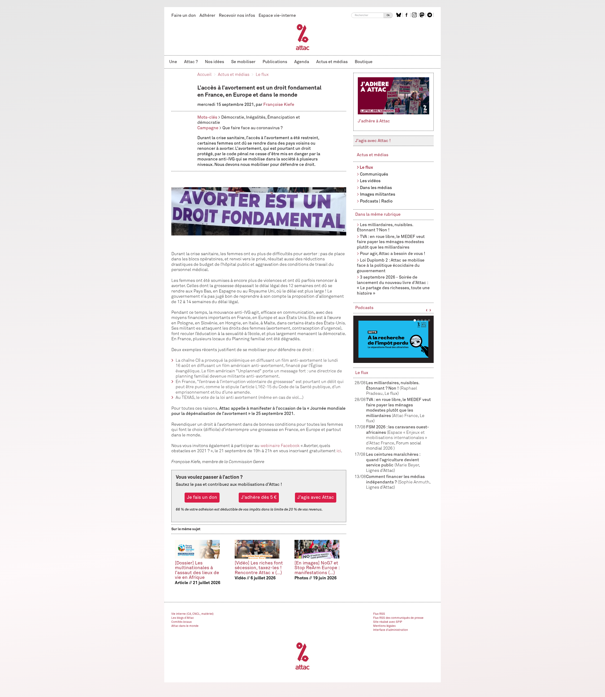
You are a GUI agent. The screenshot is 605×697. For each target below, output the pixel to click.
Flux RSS (379, 614)
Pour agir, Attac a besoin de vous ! (392, 254)
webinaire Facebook (280, 446)
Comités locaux (181, 622)
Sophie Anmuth (414, 482)
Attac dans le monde (185, 626)
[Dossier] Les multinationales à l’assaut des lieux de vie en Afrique (197, 570)
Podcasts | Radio (376, 201)
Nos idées (214, 62)
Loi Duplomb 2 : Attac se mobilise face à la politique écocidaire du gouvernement (390, 265)
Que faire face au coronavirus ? (252, 128)
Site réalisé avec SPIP (387, 622)
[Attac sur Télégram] (430, 15)
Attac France (405, 416)
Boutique (363, 62)
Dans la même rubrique (378, 214)
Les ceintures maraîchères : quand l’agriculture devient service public (393, 459)
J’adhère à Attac (374, 121)
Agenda (301, 62)
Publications (275, 62)
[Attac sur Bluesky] (399, 15)
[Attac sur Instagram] (414, 15)
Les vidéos (370, 181)
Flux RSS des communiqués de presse (398, 618)
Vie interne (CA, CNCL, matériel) (192, 614)
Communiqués (374, 174)
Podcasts (364, 308)
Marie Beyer (407, 465)
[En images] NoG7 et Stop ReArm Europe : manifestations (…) (317, 568)
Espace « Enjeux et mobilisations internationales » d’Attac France (396, 437)
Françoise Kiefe (278, 105)
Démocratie (232, 117)
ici (339, 451)
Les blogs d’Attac (182, 618)
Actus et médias (332, 62)
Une (173, 62)
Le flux (262, 75)
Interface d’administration (390, 630)
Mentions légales (384, 626)
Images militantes (377, 194)
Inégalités (255, 117)
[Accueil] (302, 37)
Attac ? (191, 62)
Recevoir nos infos (237, 15)
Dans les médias (376, 188)
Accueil (204, 75)
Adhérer (207, 15)
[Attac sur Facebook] (407, 15)
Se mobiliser (243, 62)
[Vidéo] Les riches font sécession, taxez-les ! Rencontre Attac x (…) (259, 568)
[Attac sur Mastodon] (422, 15)
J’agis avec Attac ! (373, 141)
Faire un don (183, 15)
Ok (388, 15)
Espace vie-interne (277, 15)
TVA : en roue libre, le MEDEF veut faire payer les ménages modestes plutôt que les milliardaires (391, 242)
